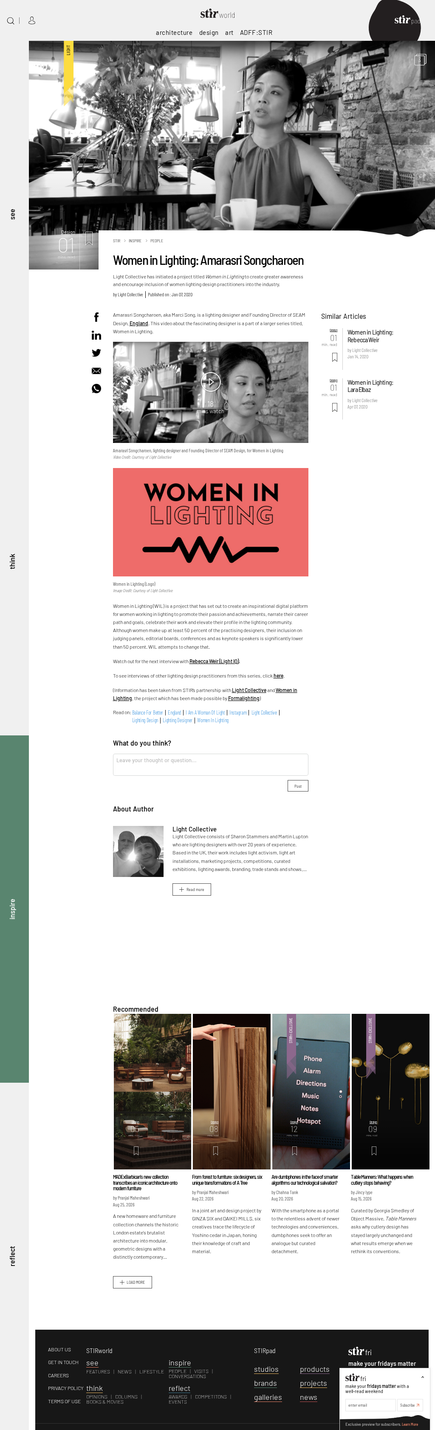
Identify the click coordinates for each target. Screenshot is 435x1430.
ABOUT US (59, 1349)
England (139, 323)
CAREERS (58, 1375)
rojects (313, 1382)
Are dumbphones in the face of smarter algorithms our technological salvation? (304, 1179)
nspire (180, 1362)
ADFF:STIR (256, 32)
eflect (179, 1388)
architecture (174, 32)
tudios (266, 1368)
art (229, 32)
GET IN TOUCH (63, 1362)
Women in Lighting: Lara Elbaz (370, 385)
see (12, 214)
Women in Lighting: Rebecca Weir (370, 335)
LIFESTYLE (151, 1371)
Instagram (237, 712)
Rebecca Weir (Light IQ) (214, 661)
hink (94, 1388)
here (278, 675)
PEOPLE (177, 1371)
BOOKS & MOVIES (105, 1401)
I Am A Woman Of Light (205, 712)
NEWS (125, 1371)
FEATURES (98, 1371)
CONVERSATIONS (187, 1376)
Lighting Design (145, 720)
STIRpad (265, 1350)
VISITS (201, 1371)
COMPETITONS (211, 1396)
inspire (12, 909)
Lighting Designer (177, 720)
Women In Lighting (213, 720)
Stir (116, 240)
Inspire (135, 240)
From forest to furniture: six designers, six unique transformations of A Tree (227, 1179)
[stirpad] (412, 20)
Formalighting (244, 698)
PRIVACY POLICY (66, 1388)
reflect (12, 1256)
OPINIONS (96, 1396)
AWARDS (178, 1396)
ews (308, 1397)
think (12, 562)
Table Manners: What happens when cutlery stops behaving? (382, 1179)
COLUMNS (126, 1396)
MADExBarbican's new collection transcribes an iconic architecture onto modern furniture (145, 1182)
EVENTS (178, 1401)
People (156, 240)
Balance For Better (147, 712)
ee (92, 1362)
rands (265, 1382)
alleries (268, 1397)
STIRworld (99, 1350)
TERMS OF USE (64, 1401)
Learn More (410, 1424)
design (209, 32)
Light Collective (130, 294)
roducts (315, 1368)
